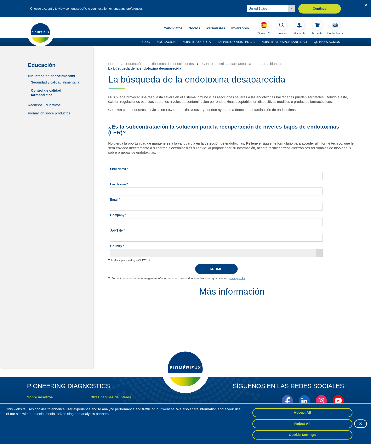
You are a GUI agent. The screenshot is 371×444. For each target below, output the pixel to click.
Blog (145, 41)
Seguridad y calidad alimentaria (55, 82)
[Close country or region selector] (366, 5)
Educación (166, 41)
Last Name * (119, 184)
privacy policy (237, 278)
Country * (117, 246)
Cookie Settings (302, 435)
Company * (118, 215)
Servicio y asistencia (236, 41)
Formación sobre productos (49, 113)
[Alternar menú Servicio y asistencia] (257, 42)
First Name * (119, 168)
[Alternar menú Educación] (178, 42)
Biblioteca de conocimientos (51, 76)
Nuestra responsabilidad (284, 41)
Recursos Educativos (44, 105)
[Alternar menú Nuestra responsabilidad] (309, 42)
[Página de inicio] (40, 32)
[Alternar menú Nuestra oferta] (213, 42)
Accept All (302, 412)
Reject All (302, 424)
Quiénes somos (327, 41)
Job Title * (117, 230)
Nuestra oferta (196, 41)
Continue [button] (319, 8)
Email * (115, 199)
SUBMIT (216, 269)
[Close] (360, 423)
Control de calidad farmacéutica (46, 93)
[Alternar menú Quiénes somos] (342, 42)
